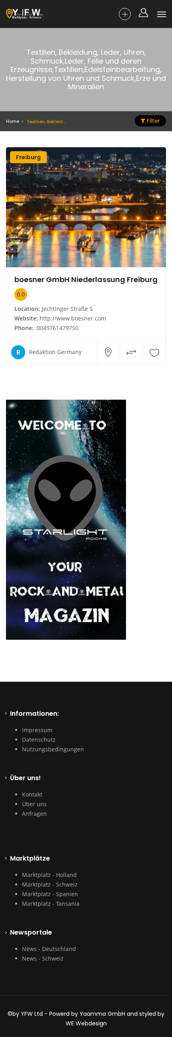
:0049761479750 (56, 328)
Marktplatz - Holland (49, 875)
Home (12, 121)
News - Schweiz (43, 958)
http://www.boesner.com (73, 318)
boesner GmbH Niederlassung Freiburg (86, 279)
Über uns (34, 804)
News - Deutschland (49, 949)
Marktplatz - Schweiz (50, 884)
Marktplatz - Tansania (51, 903)
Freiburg (28, 157)
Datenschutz (39, 739)
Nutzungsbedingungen (53, 749)
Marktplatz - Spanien (50, 894)
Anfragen (34, 813)
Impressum (37, 730)
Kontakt (32, 794)
